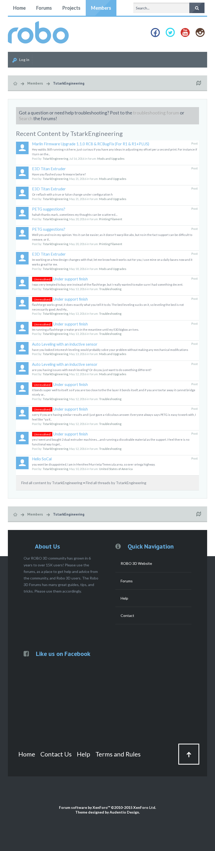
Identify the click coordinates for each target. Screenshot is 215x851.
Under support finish (61, 279)
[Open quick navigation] (198, 83)
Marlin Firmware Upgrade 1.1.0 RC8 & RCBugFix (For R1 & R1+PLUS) (90, 144)
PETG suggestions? (48, 209)
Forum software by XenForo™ (107, 807)
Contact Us (56, 754)
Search (26, 118)
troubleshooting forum (156, 112)
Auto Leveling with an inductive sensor (65, 344)
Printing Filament (110, 219)
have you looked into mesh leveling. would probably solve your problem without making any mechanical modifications (110, 349)
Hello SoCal (42, 459)
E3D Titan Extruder (49, 169)
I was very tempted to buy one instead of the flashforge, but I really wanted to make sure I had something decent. (107, 284)
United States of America (116, 469)
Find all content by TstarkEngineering (51, 482)
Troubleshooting (110, 289)
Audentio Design (124, 812)
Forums (44, 8)
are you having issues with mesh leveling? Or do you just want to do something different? (91, 370)
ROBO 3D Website (136, 563)
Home (19, 8)
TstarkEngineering (55, 158)
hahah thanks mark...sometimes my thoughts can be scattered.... (74, 214)
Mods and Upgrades (111, 158)
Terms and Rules (118, 754)
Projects (71, 8)
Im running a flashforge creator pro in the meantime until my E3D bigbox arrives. (85, 329)
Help (124, 598)
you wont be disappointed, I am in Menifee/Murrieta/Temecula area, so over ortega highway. (93, 464)
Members (101, 8)
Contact (127, 615)
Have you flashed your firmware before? (59, 174)
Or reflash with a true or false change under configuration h (72, 194)
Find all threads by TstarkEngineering (116, 482)
